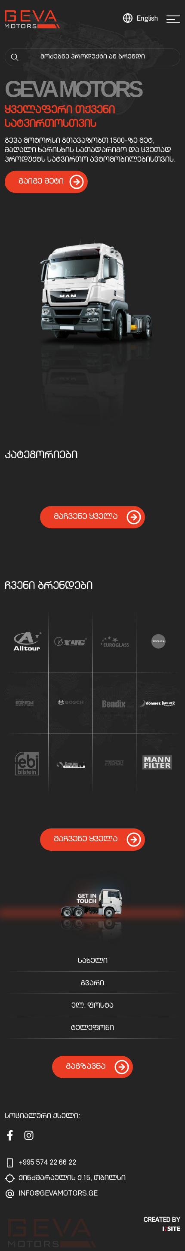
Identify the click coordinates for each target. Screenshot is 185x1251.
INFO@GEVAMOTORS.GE (58, 1194)
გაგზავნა (85, 1067)
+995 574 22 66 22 (47, 1163)
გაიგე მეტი (41, 182)
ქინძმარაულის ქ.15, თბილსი (72, 1178)
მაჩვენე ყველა (85, 517)
